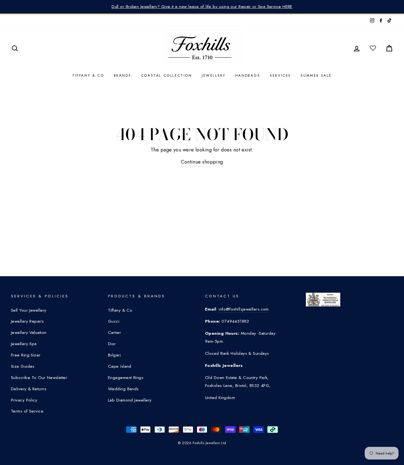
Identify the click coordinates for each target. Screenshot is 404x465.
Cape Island (119, 366)
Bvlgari (114, 355)
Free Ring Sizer (26, 355)
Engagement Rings (125, 378)
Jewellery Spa (24, 344)
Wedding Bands (123, 389)
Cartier (114, 333)
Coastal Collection (166, 75)
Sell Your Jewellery (28, 310)
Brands (122, 75)
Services (280, 75)
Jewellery (213, 75)
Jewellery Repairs (27, 321)
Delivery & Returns (28, 389)
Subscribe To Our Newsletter (39, 378)
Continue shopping (202, 161)
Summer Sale (316, 75)
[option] (202, 7)
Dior (112, 344)
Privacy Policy (24, 400)
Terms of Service (27, 411)
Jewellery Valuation (29, 333)
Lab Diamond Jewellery (129, 400)
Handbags (247, 75)
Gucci (113, 321)
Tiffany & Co (88, 75)
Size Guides (23, 366)
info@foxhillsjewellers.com (244, 309)
